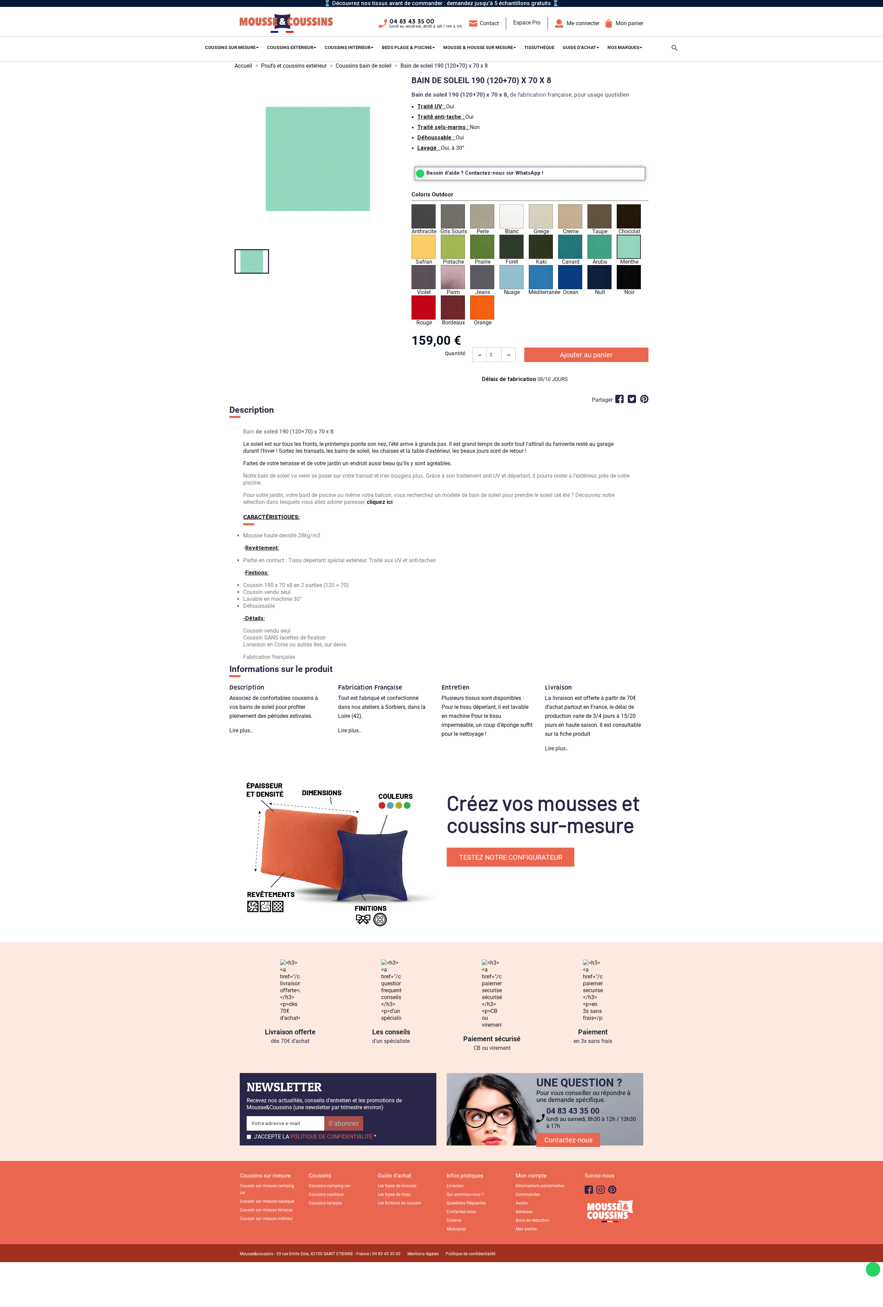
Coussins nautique (326, 1194)
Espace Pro (526, 22)
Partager (619, 399)
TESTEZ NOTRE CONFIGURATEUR (510, 857)
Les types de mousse (397, 1185)
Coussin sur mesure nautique (267, 1201)
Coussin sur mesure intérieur (266, 1218)
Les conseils (391, 1032)
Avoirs (521, 1203)
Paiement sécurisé (491, 1039)
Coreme (454, 1220)
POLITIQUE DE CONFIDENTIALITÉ (331, 1136)
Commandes (528, 1194)
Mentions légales (423, 1253)
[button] (529, 196)
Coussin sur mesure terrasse (266, 1210)
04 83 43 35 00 (411, 21)
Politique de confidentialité (470, 1253)
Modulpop (456, 1229)
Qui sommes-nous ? (465, 1194)
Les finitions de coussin (399, 1203)
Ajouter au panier (586, 355)
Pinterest (644, 399)
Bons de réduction (532, 1220)
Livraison (455, 1185)
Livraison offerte (290, 1032)
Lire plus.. (241, 730)
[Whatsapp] (873, 1269)
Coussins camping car (329, 1185)
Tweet (632, 399)
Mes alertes (526, 1229)
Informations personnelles (540, 1185)
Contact (489, 23)
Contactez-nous (568, 1140)
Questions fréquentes (466, 1203)
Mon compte (531, 1175)
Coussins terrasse (325, 1203)
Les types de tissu (394, 1194)
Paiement (593, 1032)
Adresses (524, 1211)
